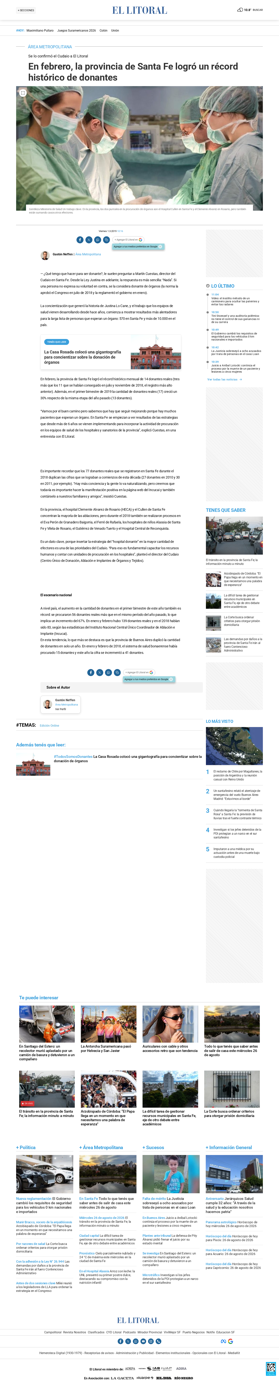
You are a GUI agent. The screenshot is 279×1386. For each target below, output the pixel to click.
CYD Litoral (113, 1332)
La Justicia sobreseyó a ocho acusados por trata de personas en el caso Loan (236, 351)
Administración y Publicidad (135, 1353)
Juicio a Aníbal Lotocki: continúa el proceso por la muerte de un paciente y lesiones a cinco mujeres (235, 366)
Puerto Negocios (194, 1332)
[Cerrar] (160, 246)
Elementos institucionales (173, 1353)
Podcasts (129, 1332)
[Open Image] (23, 93)
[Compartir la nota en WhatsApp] (97, 239)
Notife (210, 1332)
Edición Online (49, 725)
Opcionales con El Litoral (209, 1353)
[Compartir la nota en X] (88, 239)
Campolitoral (52, 1332)
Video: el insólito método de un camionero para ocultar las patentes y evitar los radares (235, 299)
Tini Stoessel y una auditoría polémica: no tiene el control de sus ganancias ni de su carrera (235, 317)
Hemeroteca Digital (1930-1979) (60, 1353)
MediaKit (234, 1353)
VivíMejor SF (172, 1332)
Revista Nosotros (74, 1332)
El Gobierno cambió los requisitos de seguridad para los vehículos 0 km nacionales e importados (234, 334)
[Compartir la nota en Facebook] (80, 239)
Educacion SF (225, 1332)
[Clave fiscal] (271, 1374)
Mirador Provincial (150, 1332)
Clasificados (96, 1332)
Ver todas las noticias (222, 379)
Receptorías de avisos (99, 1353)
